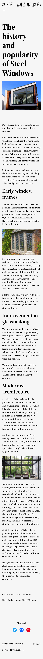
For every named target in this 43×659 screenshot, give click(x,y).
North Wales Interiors (12, 643)
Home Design (8, 600)
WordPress (19, 649)
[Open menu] (3, 10)
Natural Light (21, 600)
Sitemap (37, 643)
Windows (27, 594)
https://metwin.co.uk (17, 180)
